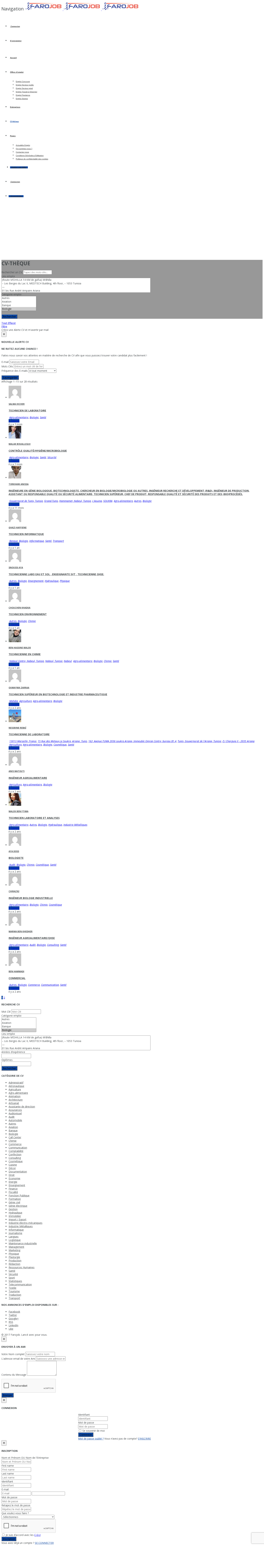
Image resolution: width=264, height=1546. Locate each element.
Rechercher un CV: (12, 272)
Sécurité (51, 457)
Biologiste (16, 858)
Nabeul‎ (68, 661)
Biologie (34, 417)
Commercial (17, 978)
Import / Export (17, 1219)
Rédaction (14, 1264)
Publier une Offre (18, 167)
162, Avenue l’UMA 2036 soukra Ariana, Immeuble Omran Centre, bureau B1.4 (132, 741)
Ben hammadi (16, 971)
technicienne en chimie (25, 654)
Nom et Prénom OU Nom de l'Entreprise (25, 1457)
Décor (12, 1168)
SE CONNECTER (44, 1543)
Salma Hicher (17, 404)
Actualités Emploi (23, 145)
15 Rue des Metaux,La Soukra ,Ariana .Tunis (62, 741)
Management (16, 1247)
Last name (7, 1473)
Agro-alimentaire (18, 417)
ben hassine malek (20, 647)
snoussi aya (16, 567)
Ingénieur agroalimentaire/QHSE (32, 938)
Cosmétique (60, 744)
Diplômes (7, 1060)
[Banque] (19, 305)
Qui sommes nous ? (24, 149)
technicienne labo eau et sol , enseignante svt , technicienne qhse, (56, 574)
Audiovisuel (15, 1113)
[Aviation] (19, 301)
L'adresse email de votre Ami (18, 1358)
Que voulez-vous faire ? (15, 1513)
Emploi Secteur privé (24, 88)
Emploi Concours (23, 81)
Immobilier (15, 1216)
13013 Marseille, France (22, 741)
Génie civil (14, 1202)
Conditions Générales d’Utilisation (30, 155)
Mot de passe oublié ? (91, 1438)
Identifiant (84, 1414)
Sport (12, 1277)
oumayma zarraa (19, 687)
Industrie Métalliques (75, 824)
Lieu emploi (8, 276)
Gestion (13, 1209)
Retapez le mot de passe (15, 1505)
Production (15, 1260)
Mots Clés (7, 366)
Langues (13, 1236)
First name (7, 1465)
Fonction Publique (19, 1195)
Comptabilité (16, 1151)
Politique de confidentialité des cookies (32, 159)
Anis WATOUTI (17, 771)
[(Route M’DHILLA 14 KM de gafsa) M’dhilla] (76, 280)
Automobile (15, 1120)
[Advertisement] (132, 231)
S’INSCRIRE (144, 1438)
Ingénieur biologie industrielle (31, 898)
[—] (76, 287)
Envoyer (7, 1395)
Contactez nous (22, 152)
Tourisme (14, 1291)
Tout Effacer (8, 323)
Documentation (18, 1171)
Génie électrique (18, 1205)
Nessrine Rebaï (17, 727)
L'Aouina (97, 501)
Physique (65, 581)
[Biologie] (19, 309)
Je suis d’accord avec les (23, 1535)
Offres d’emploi (17, 72)
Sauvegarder (10, 377)
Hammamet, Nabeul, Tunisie (75, 501)
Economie (14, 1178)
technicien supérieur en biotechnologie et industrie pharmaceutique (58, 694)
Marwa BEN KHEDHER (21, 931)
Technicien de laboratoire (27, 410)
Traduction (15, 1294)
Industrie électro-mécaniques (25, 1223)
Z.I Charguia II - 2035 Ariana (238, 741)
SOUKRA (107, 501)
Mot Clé (6, 1011)
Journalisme (15, 1233)
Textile (12, 1288)
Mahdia (13, 701)
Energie (13, 1181)
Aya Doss (14, 851)
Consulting (53, 945)
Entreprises (15, 107)
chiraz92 (14, 891)
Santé (43, 417)
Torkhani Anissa (19, 484)
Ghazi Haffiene (18, 527)
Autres (137, 501)
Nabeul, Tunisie (53, 661)
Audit (12, 864)
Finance (13, 1188)
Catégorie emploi (11, 294)
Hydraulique (52, 581)
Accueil (13, 58)
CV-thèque (14, 121)
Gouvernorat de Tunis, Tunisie (26, 501)
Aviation (13, 1127)
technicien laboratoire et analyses (34, 818)
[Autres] (19, 298)
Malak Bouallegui (20, 444)
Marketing (14, 1250)
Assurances (15, 1110)
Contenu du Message (13, 1374)
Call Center (15, 1137)
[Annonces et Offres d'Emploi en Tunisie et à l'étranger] (82, 9)
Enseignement (35, 581)
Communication (50, 984)
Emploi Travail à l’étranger (26, 92)
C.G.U (37, 1535)
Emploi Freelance (23, 95)
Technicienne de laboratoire (29, 734)
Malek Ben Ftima (18, 811)
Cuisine (13, 1164)
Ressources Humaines (21, 1267)
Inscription (9, 1539)
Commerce (34, 984)
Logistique (15, 1240)
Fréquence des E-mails (14, 370)
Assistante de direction (22, 1106)
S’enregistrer (16, 41)
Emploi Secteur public (25, 85)
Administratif (16, 1082)
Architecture (16, 1099)
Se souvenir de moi (93, 1430)
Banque (13, 541)
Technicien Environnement (28, 614)
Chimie (32, 621)
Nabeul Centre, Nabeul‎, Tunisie (26, 661)
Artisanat (14, 1103)
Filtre (4, 326)
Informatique (36, 541)
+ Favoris (14, 420)
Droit (12, 1175)
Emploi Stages (22, 99)
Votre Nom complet (13, 1354)
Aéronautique (16, 1086)
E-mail (5, 362)
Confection (15, 1154)
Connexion (15, 26)
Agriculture (25, 701)
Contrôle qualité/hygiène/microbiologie (38, 450)
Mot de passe (86, 1422)
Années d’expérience (13, 1052)
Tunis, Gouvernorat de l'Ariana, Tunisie (199, 741)
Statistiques (15, 1281)
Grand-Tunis (51, 501)
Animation (14, 1096)
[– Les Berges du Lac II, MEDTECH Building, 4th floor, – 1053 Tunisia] (76, 283)
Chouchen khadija (19, 607)
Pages (13, 136)
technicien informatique (26, 534)
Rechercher (9, 316)
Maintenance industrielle (23, 1243)
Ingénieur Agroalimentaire (28, 778)
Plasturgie (14, 1257)
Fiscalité (13, 1192)
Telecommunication (20, 1284)
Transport (58, 541)
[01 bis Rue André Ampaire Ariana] (76, 290)
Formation (15, 1199)
